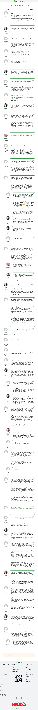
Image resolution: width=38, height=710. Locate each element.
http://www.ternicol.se (20, 95)
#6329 (33, 428)
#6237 (33, 237)
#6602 (33, 571)
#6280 (33, 263)
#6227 (33, 176)
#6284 (33, 283)
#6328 (33, 407)
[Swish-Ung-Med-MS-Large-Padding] (19, 674)
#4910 (33, 70)
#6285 (33, 273)
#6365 (33, 516)
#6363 (33, 478)
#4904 (33, 50)
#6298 (33, 338)
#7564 (33, 627)
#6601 (33, 542)
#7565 (33, 640)
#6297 (33, 328)
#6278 (33, 247)
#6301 (33, 369)
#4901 (33, 27)
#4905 (33, 60)
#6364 (33, 506)
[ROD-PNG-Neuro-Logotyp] (19, 703)
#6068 (33, 144)
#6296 (33, 298)
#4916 (33, 94)
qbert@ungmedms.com (4, 695)
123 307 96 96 (17, 667)
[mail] (21, 662)
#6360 (33, 468)
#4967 (33, 114)
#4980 (33, 134)
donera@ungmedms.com (16, 672)
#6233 (33, 193)
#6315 (33, 381)
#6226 (33, 160)
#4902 (33, 37)
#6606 (33, 615)
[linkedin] (19, 662)
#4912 (33, 80)
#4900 (33, 12)
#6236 (33, 227)
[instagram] (16, 662)
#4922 (33, 104)
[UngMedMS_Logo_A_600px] (18, 0)
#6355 (33, 451)
